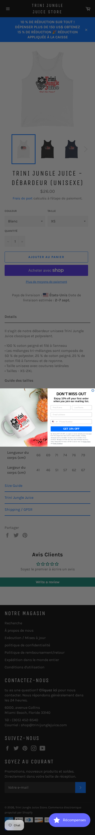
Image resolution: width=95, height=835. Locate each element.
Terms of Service (57, 443)
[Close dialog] (93, 390)
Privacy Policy (86, 441)
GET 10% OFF (71, 429)
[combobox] (54, 421)
